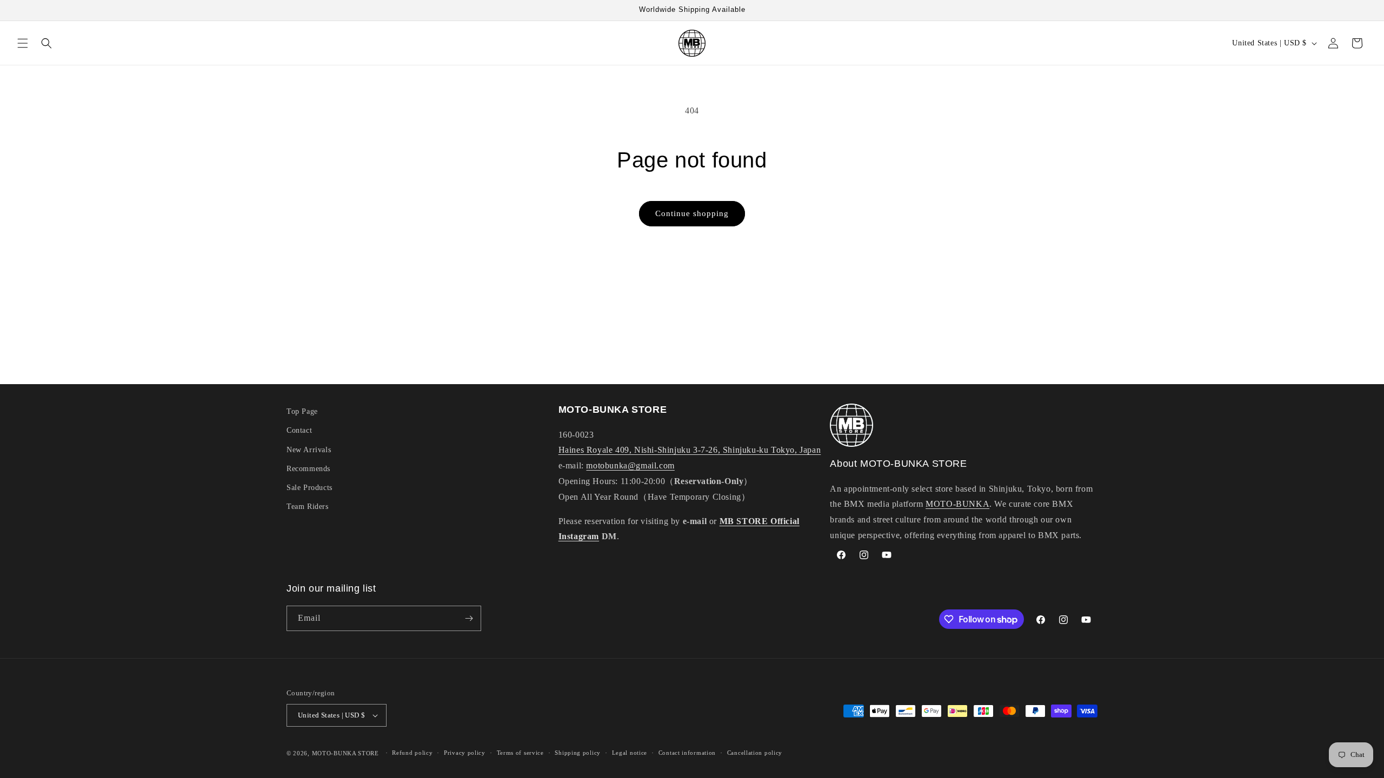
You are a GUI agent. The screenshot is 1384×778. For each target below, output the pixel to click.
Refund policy (412, 752)
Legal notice (629, 752)
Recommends (308, 469)
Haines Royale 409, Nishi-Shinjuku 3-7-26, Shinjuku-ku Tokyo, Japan (689, 449)
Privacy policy (464, 752)
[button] (23, 43)
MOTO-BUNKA (957, 503)
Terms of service (520, 752)
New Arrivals (309, 450)
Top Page (302, 411)
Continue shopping (692, 213)
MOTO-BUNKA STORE (345, 753)
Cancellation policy (754, 752)
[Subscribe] (469, 618)
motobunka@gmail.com (630, 465)
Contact (299, 430)
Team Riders (308, 506)
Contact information (687, 752)
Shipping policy (578, 752)
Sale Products (309, 488)
